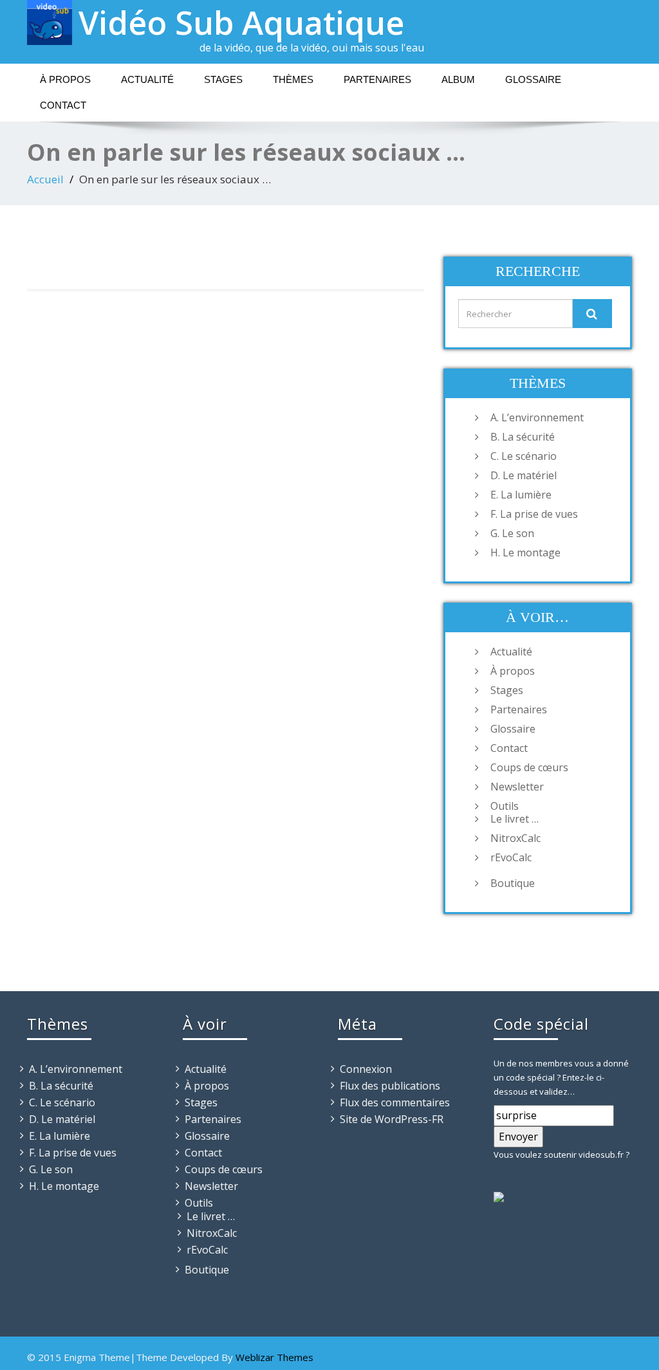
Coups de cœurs (529, 767)
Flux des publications (390, 1086)
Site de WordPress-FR (391, 1119)
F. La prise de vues (534, 513)
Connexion (366, 1069)
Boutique (512, 883)
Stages (223, 79)
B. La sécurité (522, 436)
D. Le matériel (523, 475)
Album (458, 79)
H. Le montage (525, 552)
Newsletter (517, 786)
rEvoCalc (511, 857)
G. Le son (512, 533)
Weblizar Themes (274, 1357)
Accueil (45, 179)
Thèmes (293, 79)
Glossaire (533, 79)
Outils (504, 805)
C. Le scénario (523, 456)
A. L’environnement (537, 417)
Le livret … (514, 818)
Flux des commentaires (395, 1102)
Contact (63, 105)
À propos (65, 79)
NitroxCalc (515, 838)
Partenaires (377, 79)
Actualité (147, 79)
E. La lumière (521, 494)
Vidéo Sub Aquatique (241, 22)
